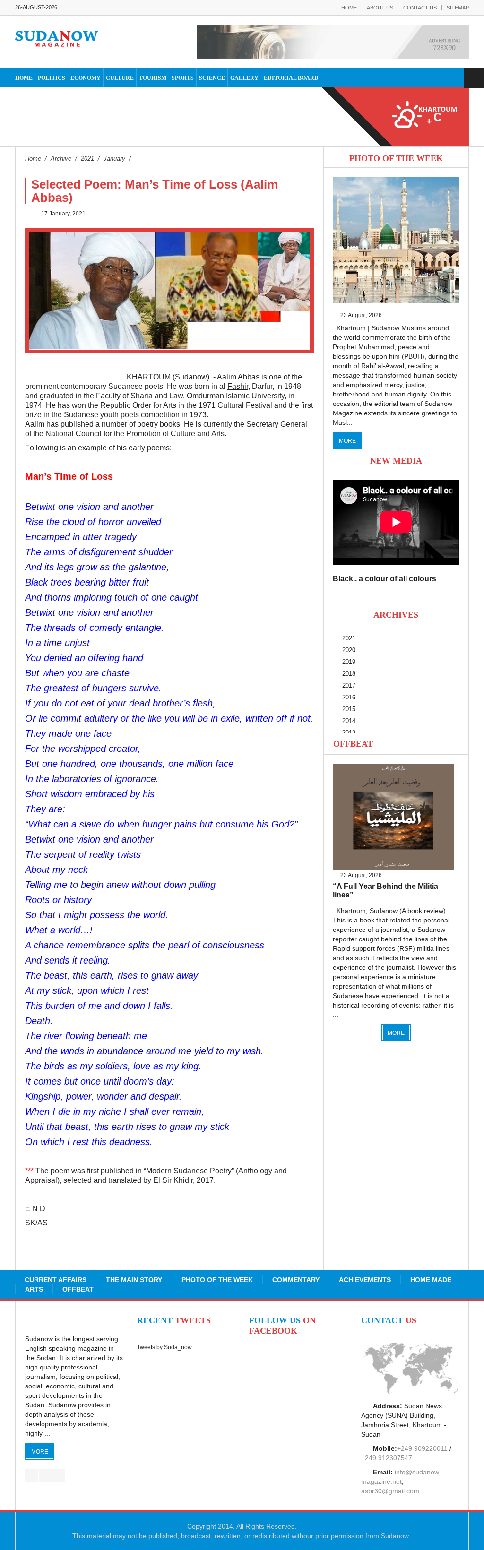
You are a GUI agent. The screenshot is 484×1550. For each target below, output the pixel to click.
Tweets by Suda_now (164, 1347)
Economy (85, 78)
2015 (348, 709)
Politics (51, 78)
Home (349, 7)
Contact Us (420, 7)
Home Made (430, 1279)
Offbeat (353, 744)
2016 (348, 697)
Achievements (365, 1279)
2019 (348, 661)
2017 (348, 685)
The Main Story (134, 1279)
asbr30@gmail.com (390, 1491)
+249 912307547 (386, 1458)
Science (212, 78)
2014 (348, 720)
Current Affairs (55, 1279)
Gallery (244, 78)
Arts (34, 1289)
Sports (183, 78)
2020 (348, 650)
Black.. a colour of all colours (384, 579)
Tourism (152, 78)
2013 (348, 732)
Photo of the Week (217, 1279)
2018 (348, 673)
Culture (120, 78)
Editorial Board (291, 78)
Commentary (296, 1279)
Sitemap (458, 7)
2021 (348, 638)
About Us (380, 7)
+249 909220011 (422, 1448)
